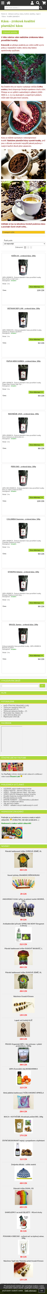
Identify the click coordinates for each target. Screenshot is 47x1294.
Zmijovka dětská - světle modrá (23, 1164)
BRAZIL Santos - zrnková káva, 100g (23, 625)
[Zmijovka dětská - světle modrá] (23, 1172)
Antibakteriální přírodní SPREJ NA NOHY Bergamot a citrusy (23, 925)
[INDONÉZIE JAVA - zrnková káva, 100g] (23, 425)
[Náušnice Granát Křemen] (23, 1004)
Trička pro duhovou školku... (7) (15, 711)
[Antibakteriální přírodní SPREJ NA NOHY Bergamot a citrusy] (23, 934)
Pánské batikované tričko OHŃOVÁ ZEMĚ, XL (23, 851)
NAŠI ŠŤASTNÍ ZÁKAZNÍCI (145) (16, 706)
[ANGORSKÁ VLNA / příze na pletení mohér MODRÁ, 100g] (23, 909)
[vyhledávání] (38, 3)
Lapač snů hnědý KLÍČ (23, 1020)
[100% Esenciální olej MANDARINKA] (23, 1077)
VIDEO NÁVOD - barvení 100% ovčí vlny (19, 790)
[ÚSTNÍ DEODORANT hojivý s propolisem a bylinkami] (23, 1149)
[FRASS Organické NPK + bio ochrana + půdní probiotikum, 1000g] (23, 1054)
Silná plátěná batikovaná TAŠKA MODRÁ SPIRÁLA (23, 1093)
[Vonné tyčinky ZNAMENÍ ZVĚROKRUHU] (23, 883)
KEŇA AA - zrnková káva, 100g (23, 256)
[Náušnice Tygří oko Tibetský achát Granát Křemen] (23, 1269)
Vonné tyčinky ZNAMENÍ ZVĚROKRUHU (23, 875)
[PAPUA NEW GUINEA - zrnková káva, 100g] (23, 372)
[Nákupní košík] (44, 3)
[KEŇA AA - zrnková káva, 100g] (23, 267)
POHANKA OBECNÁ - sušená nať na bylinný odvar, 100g (23, 1237)
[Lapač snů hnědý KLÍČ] (23, 1028)
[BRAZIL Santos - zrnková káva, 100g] (23, 636)
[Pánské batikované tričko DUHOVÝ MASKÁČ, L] (23, 956)
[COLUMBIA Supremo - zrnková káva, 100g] (23, 530)
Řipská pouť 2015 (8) (11, 717)
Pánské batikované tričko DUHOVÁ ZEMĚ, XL (23, 972)
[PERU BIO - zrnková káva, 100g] (23, 478)
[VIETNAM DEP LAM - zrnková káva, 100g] (23, 320)
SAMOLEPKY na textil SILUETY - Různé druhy (23, 1212)
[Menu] (2, 3)
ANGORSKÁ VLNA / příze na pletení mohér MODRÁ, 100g (23, 900)
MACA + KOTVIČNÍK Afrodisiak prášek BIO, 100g (23, 1117)
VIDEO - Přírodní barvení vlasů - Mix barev (20, 792)
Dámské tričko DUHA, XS (23, 1188)
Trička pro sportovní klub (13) (14, 707)
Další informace (30, 1291)
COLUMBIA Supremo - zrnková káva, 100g (23, 519)
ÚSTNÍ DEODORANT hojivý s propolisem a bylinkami (23, 1141)
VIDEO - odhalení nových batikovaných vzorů (21, 805)
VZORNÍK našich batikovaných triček (17, 789)
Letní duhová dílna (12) (12, 715)
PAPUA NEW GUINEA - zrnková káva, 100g (23, 361)
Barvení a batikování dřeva (14, 802)
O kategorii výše (8, 232)
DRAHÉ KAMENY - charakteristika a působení (21, 800)
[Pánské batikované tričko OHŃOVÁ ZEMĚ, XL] (23, 859)
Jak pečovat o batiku (11, 803)
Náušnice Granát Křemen (23, 996)
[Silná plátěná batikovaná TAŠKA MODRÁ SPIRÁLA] (23, 1101)
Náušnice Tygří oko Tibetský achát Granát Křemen (23, 1261)
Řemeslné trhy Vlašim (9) (13, 713)
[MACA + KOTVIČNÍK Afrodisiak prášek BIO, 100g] (23, 1125)
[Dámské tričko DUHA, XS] (23, 1196)
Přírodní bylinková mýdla (13, 798)
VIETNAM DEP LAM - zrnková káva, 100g (23, 308)
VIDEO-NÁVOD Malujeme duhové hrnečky (20, 794)
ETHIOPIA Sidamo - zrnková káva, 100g (23, 572)
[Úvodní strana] (8, 3)
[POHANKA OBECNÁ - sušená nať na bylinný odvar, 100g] (23, 1246)
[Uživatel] (32, 3)
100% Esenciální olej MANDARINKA (23, 1069)
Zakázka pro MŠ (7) (11, 709)
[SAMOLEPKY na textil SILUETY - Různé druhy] (23, 1220)
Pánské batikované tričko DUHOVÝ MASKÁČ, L (23, 948)
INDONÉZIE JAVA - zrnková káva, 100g (23, 414)
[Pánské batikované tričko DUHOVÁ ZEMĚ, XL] (23, 980)
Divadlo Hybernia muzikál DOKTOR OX (18, 796)
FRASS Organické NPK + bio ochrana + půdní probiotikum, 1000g (23, 1045)
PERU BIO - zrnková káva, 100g (23, 467)
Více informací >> (36, 287)
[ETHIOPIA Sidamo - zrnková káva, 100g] (23, 583)
